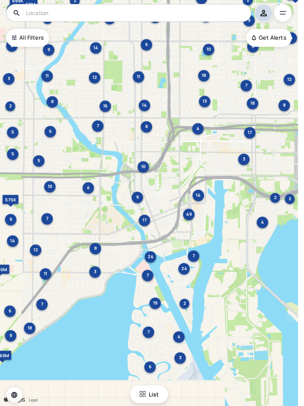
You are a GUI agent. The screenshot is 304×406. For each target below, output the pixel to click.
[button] (14, 395)
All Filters (31, 37)
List (154, 394)
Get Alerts (272, 37)
